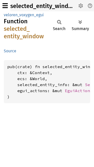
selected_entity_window (43, 6)
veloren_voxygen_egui (24, 15)
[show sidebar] (5, 5)
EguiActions (78, 90)
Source (10, 51)
